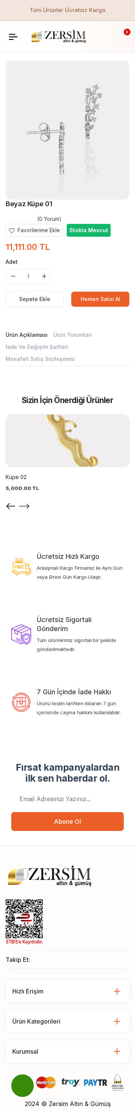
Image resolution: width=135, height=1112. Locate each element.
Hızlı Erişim (28, 991)
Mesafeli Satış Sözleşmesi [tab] (40, 359)
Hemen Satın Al (100, 299)
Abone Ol (67, 821)
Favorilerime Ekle (38, 230)
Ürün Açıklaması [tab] (27, 335)
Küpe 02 (16, 477)
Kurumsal (25, 1051)
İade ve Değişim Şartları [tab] (37, 347)
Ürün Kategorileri (36, 1021)
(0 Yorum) (49, 219)
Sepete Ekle (34, 299)
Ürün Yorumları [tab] (72, 335)
